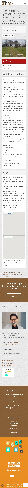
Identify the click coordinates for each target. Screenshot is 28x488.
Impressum (8, 486)
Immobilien (14, 423)
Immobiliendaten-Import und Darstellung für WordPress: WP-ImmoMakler (12, 274)
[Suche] (21, 2)
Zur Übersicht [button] (8, 35)
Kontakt (14, 433)
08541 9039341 (9, 361)
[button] (5, 54)
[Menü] (24, 2)
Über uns (14, 421)
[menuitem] (21, 2)
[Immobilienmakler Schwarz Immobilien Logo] (7, 2)
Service (14, 426)
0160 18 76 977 (9, 363)
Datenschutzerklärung (17, 486)
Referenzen (14, 428)
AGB (14, 430)
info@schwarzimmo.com (11, 365)
